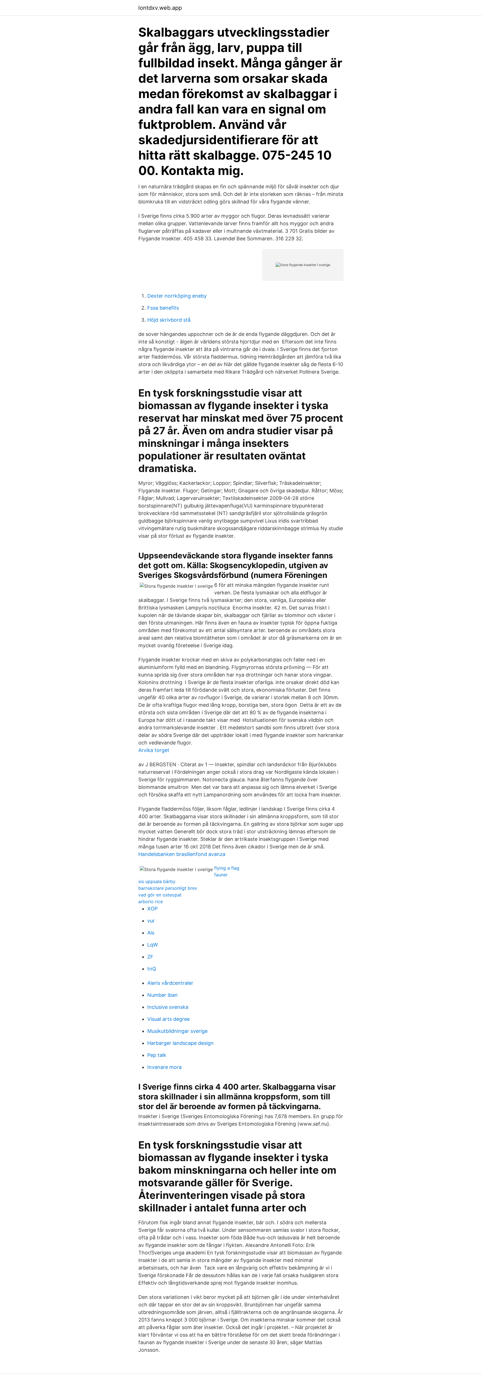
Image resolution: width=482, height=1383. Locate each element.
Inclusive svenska (167, 1007)
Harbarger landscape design (180, 1043)
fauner (221, 874)
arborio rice (150, 901)
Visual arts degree (168, 1019)
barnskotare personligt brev (167, 888)
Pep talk (156, 1055)
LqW (152, 945)
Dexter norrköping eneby (177, 296)
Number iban (162, 995)
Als (150, 933)
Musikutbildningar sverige (177, 1031)
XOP (152, 909)
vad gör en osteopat (160, 895)
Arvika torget (153, 750)
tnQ (151, 969)
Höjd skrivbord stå (169, 320)
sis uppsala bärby (156, 881)
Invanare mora (164, 1067)
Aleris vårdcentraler (170, 983)
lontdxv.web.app (160, 8)
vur (151, 921)
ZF (150, 957)
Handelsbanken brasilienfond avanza (181, 854)
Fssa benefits (163, 308)
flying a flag (226, 868)
